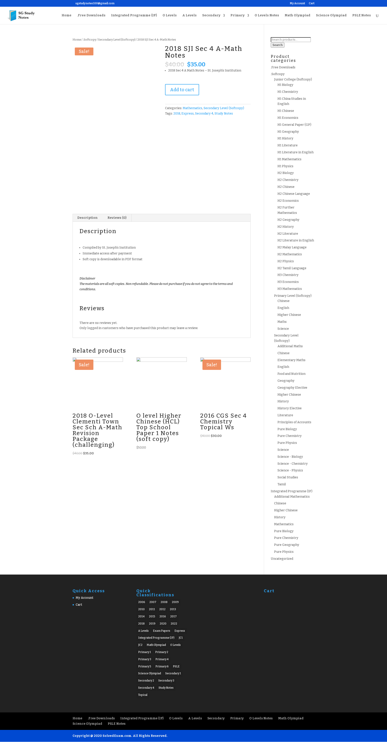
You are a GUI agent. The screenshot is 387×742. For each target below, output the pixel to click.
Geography (286, 381)
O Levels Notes (267, 15)
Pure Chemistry (289, 436)
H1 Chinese (285, 111)
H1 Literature (287, 145)
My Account (297, 3)
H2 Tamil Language (291, 268)
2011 (152, 609)
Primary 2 (161, 652)
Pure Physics (287, 443)
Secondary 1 (173, 673)
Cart (311, 3)
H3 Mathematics (289, 289)
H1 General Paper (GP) (294, 125)
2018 (176, 113)
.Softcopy (89, 39)
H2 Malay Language (292, 247)
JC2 (140, 645)
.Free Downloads (91, 15)
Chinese (283, 301)
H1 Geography (288, 132)
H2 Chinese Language (293, 194)
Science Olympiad (331, 15)
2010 (141, 609)
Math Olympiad (297, 15)
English (283, 308)
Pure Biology (287, 429)
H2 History (285, 227)
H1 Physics (285, 166)
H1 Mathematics (289, 159)
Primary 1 (144, 652)
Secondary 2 (146, 680)
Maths (282, 322)
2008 (164, 602)
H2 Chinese (286, 187)
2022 (174, 623)
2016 (162, 616)
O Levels (170, 15)
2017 (173, 616)
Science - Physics (290, 470)
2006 (141, 602)
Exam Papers (161, 630)
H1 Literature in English (295, 152)
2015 (152, 616)
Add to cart (182, 89)
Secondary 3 (166, 680)
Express (187, 113)
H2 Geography (288, 220)
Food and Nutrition (291, 374)
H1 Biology (285, 85)
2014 (141, 616)
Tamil (281, 484)
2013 (173, 609)
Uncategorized (282, 559)
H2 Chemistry (288, 180)
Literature (285, 415)
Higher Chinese (289, 315)
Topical (142, 694)
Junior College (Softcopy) (293, 79)
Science (283, 329)
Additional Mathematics (292, 497)
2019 (152, 623)
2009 (175, 602)
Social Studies (287, 477)
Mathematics (192, 108)
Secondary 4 (204, 113)
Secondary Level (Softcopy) (116, 39)
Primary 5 (144, 666)
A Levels (189, 15)
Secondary (211, 15)
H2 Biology (285, 173)
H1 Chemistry (287, 92)
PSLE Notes (361, 15)
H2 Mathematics (289, 254)
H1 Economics (287, 118)
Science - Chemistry (292, 464)
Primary (237, 15)
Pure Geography (286, 545)
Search (278, 45)
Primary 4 (162, 659)
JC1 (181, 637)
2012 (162, 609)
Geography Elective (292, 388)
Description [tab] (87, 218)
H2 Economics (288, 201)
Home (66, 15)
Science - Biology (290, 457)
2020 (163, 623)
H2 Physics (285, 261)
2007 (152, 602)
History (283, 401)
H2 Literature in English (295, 240)
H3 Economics (288, 282)
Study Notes (224, 113)
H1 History (285, 138)
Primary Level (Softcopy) (293, 296)
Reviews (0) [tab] (117, 218)
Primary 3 (144, 659)
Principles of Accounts (294, 422)
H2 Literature (287, 234)
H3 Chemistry (288, 275)
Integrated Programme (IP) (134, 15)
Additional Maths (290, 346)
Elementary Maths (291, 360)
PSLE (176, 666)
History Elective (289, 408)
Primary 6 (162, 666)
